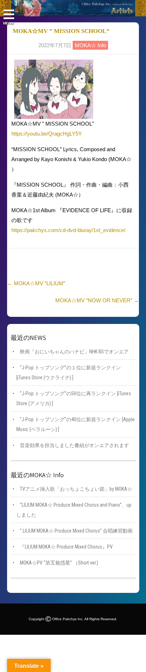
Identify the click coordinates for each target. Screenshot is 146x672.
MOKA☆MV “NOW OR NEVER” (97, 300)
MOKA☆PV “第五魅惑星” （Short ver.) (59, 563)
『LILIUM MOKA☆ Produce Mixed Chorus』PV (66, 547)
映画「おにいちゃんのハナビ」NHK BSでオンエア (74, 351)
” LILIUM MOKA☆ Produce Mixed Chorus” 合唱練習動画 (76, 531)
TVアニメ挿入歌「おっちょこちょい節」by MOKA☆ (76, 489)
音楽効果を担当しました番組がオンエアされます (74, 445)
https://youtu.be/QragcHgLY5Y (46, 134)
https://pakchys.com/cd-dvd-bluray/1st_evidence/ (68, 230)
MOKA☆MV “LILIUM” (36, 283)
